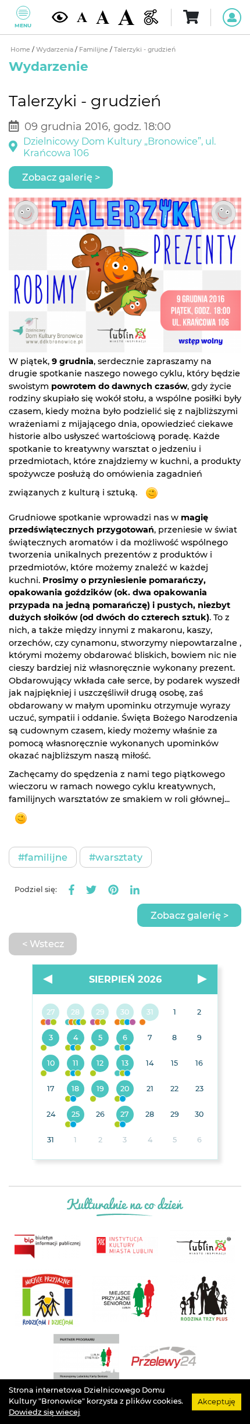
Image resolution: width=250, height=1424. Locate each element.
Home (21, 49)
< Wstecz (43, 944)
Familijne (94, 49)
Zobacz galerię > (61, 177)
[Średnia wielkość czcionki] (102, 16)
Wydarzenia (55, 49)
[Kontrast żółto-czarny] (60, 17)
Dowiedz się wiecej (44, 1412)
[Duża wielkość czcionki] (126, 17)
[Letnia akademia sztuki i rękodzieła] (149, 1013)
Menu (23, 25)
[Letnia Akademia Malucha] (50, 1038)
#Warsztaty (115, 857)
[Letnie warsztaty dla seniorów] (100, 1038)
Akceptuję (216, 1401)
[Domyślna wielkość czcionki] (82, 17)
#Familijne (42, 857)
